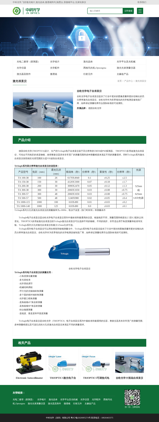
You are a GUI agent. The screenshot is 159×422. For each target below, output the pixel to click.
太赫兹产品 (122, 74)
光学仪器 (21, 68)
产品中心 (128, 81)
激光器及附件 (24, 74)
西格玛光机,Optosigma (94, 68)
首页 (119, 81)
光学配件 (54, 68)
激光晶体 (88, 61)
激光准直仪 (140, 81)
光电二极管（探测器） (28, 61)
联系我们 (142, 2)
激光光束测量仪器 (126, 68)
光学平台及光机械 (126, 61)
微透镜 (53, 74)
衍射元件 (88, 74)
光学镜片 (54, 61)
